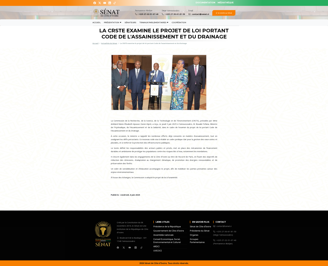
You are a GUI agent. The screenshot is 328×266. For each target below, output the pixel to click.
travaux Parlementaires (153, 22)
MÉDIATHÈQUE (226, 2)
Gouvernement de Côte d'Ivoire (168, 230)
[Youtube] (104, 3)
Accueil (97, 22)
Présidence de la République (167, 226)
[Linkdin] (109, 3)
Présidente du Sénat (199, 230)
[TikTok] (114, 3)
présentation (112, 22)
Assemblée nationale (163, 235)
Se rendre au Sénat (224, 13)
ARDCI (156, 246)
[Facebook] (95, 3)
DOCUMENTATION (205, 2)
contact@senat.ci (200, 14)
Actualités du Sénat (109, 43)
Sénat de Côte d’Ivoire (200, 226)
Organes (194, 235)
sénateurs (130, 22)
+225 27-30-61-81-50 (175, 14)
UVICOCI (157, 250)
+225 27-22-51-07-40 (148, 14)
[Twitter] (100, 3)
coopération (179, 22)
